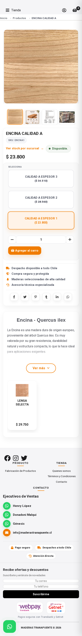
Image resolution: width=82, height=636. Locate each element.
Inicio (3, 18)
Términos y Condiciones (62, 476)
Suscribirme (41, 594)
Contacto (61, 481)
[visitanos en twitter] (24, 458)
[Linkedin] (57, 297)
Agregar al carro (26, 250)
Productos (19, 18)
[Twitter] (25, 297)
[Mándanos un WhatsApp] (9, 626)
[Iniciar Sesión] (64, 10)
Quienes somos (61, 470)
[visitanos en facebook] (7, 458)
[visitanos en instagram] (16, 458)
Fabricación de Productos (20, 470)
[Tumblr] (46, 297)
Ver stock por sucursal (22, 148)
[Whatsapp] (68, 297)
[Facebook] (14, 297)
